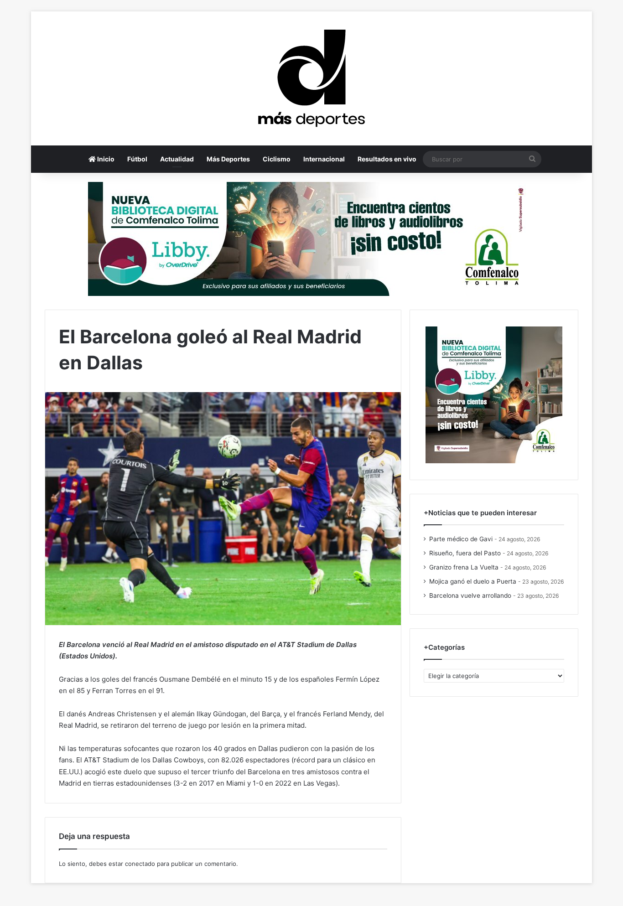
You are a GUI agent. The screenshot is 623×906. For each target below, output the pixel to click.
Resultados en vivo (387, 159)
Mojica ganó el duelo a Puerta (472, 581)
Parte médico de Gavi (461, 539)
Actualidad (177, 159)
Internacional (324, 159)
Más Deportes (228, 159)
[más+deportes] (311, 78)
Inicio (105, 159)
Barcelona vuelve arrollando (470, 595)
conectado (140, 863)
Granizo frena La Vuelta (463, 567)
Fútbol (137, 159)
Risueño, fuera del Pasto (465, 553)
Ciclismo (277, 159)
